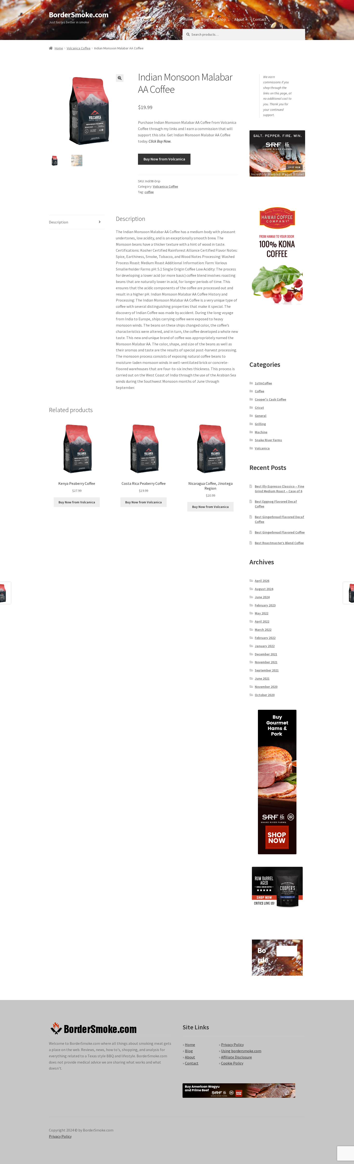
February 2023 (265, 605)
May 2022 (261, 613)
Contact (259, 19)
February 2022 (265, 638)
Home (188, 19)
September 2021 (267, 670)
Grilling (260, 424)
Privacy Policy (232, 1044)
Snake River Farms (268, 440)
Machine (261, 432)
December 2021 (266, 654)
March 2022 (263, 629)
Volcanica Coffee (79, 48)
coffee (149, 192)
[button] (120, 78)
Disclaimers (160, 34)
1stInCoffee (263, 383)
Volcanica (262, 448)
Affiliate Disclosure (236, 1057)
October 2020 (265, 695)
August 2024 (264, 589)
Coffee (259, 391)
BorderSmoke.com (78, 15)
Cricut (259, 407)
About (239, 19)
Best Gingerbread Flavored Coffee (280, 532)
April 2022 (262, 621)
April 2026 (262, 581)
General (260, 416)
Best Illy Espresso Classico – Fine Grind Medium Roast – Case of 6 (279, 488)
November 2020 (266, 686)
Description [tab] (58, 222)
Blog (205, 19)
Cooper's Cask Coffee (270, 399)
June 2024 (262, 597)
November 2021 (266, 662)
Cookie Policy (232, 1063)
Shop (221, 19)
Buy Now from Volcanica (164, 159)
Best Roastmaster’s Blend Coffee (279, 543)
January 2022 (265, 646)
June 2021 (262, 678)
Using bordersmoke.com (241, 1050)
